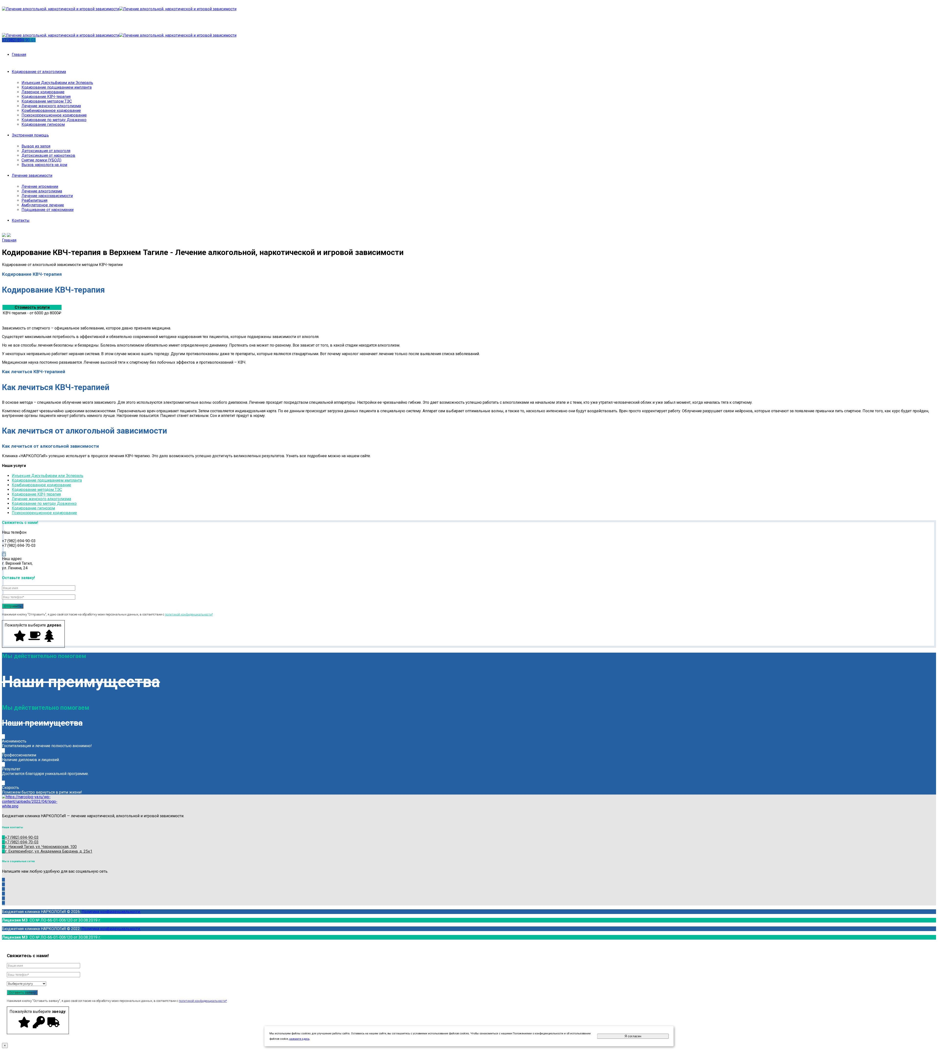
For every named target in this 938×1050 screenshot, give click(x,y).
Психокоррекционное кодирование (54, 115)
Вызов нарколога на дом (44, 164)
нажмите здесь (299, 1038)
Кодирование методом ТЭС (46, 101)
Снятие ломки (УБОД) (41, 160)
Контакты (21, 220)
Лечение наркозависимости (47, 195)
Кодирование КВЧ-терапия (46, 96)
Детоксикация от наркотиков (48, 155)
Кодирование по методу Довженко (53, 119)
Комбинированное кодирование (51, 110)
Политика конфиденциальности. (111, 911)
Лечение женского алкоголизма (51, 106)
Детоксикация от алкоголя (45, 150)
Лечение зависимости (32, 175)
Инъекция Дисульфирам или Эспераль (57, 82)
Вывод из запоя (35, 146)
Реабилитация (34, 200)
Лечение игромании (39, 186)
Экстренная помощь (30, 135)
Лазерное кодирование (42, 92)
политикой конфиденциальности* (189, 614)
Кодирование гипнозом (43, 124)
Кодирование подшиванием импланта (56, 87)
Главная (19, 54)
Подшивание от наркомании (47, 209)
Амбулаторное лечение (42, 205)
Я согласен (633, 1036)
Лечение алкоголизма (41, 191)
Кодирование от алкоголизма (39, 71)
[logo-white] (29, 806)
